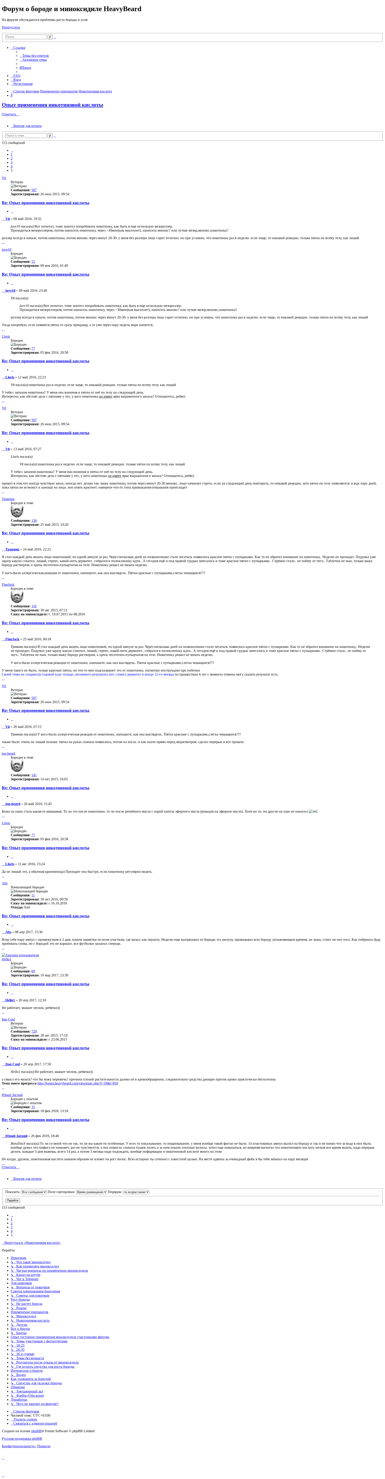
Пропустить (11, 27)
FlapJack (8, 584)
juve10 (6, 249)
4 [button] (11, 166)
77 (33, 348)
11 (33, 895)
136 (34, 520)
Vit (4, 178)
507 (34, 190)
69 (33, 971)
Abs (5, 883)
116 (34, 606)
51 (33, 261)
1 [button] (11, 154)
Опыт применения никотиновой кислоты (52, 105)
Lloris (6, 336)
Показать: (13, 1192)
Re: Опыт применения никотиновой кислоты (45, 202)
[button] (12, 150)
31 (33, 1107)
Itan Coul (8, 1019)
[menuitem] (34, 56)
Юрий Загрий (12, 1095)
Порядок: (115, 1192)
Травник (8, 499)
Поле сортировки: (62, 1192)
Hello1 (6, 959)
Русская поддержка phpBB (22, 1438)
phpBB (36, 1431)
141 (34, 775)
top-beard (8, 753)
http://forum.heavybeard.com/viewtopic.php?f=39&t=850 (77, 1083)
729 (34, 1031)
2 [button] (11, 158)
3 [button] (11, 162)
